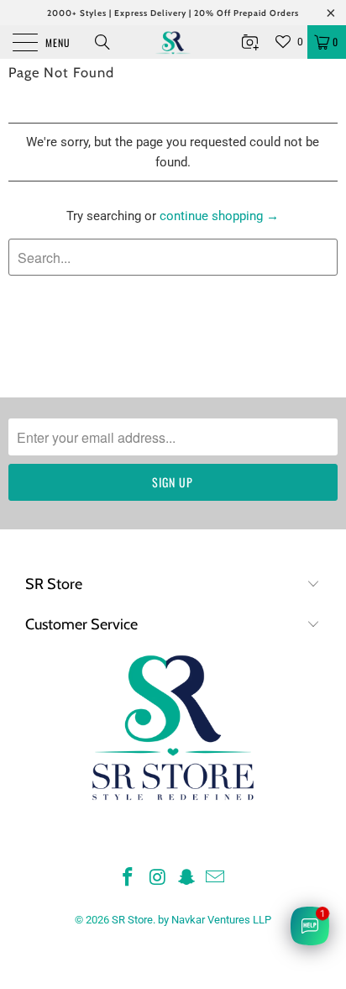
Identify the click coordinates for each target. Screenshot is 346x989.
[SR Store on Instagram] (157, 878)
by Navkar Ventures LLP (214, 919)
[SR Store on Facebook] (128, 878)
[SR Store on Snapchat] (186, 878)
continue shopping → (219, 216)
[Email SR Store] (215, 878)
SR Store (132, 919)
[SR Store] (173, 42)
